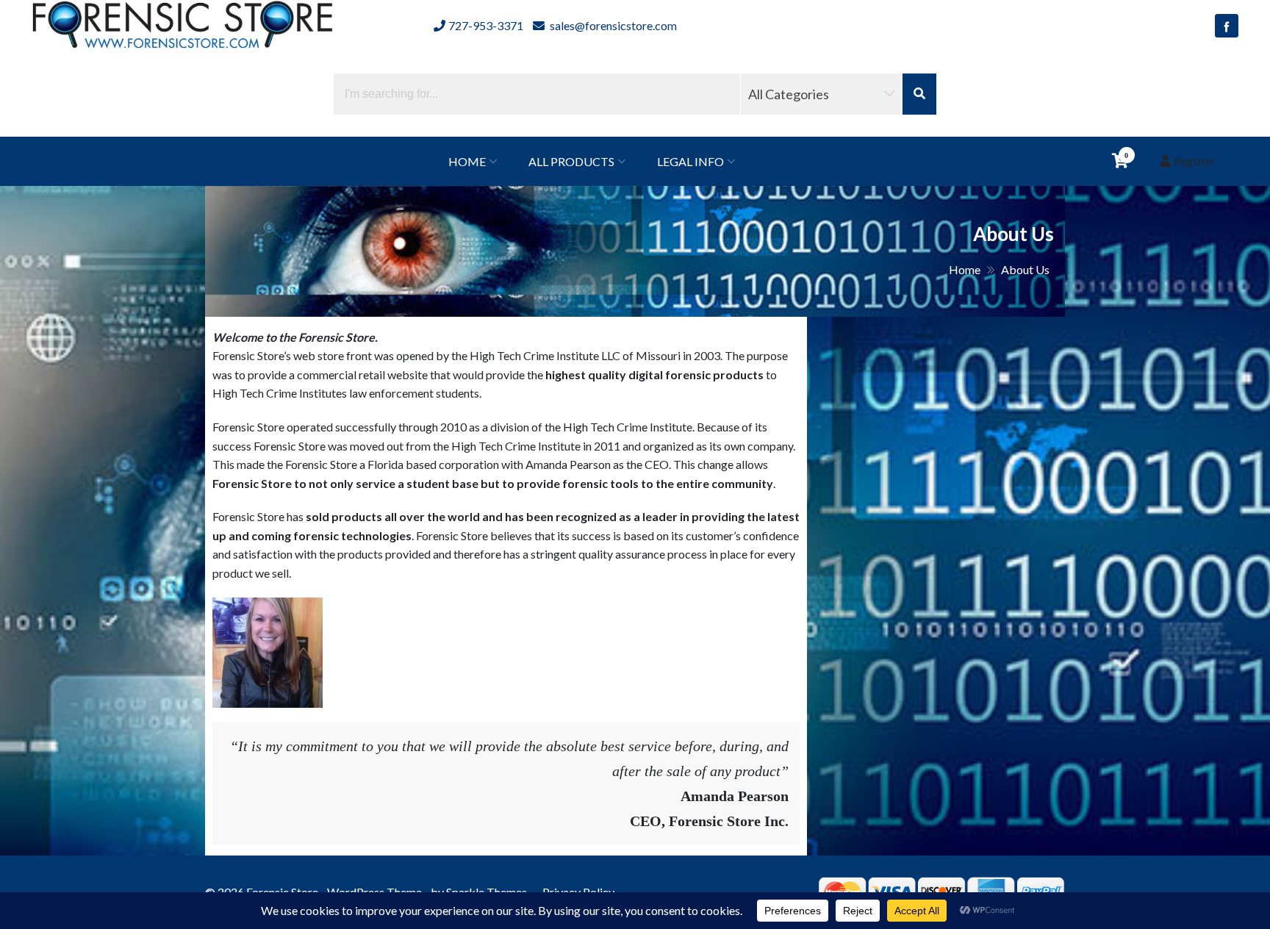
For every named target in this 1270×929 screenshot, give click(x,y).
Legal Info (690, 161)
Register (1193, 161)
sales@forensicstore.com (612, 25)
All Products (571, 161)
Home (467, 161)
